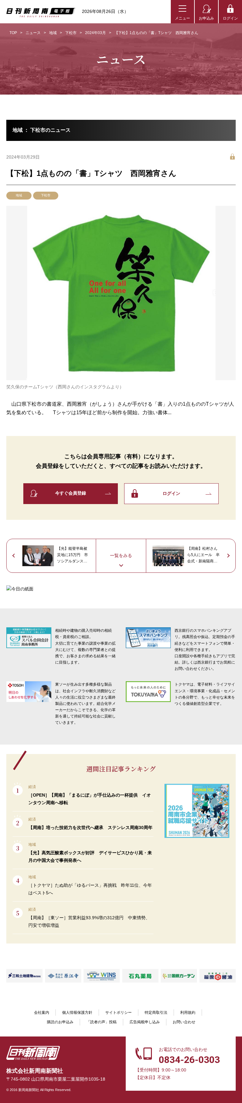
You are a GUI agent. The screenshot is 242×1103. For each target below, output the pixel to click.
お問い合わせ (184, 1022)
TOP (13, 33)
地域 (53, 33)
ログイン (230, 18)
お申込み (206, 18)
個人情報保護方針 (77, 1012)
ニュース (33, 33)
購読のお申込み (60, 1022)
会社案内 (41, 1012)
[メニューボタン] (182, 11)
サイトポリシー (118, 1012)
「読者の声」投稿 (101, 1022)
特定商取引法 (156, 1012)
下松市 (71, 33)
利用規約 (187, 1012)
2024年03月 (95, 33)
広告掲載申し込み (145, 1022)
